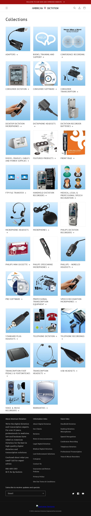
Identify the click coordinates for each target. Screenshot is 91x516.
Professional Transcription (71, 452)
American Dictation (40, 511)
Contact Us (37, 464)
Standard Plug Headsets (13, 337)
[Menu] (6, 8)
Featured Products (43, 158)
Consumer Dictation (16, 89)
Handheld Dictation (68, 424)
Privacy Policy (38, 477)
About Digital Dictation (42, 424)
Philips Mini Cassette (17, 264)
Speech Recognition (68, 437)
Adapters (11, 54)
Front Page (66, 158)
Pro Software (13, 299)
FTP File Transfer (15, 192)
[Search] (74, 8)
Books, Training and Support (43, 55)
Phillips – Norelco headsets (70, 265)
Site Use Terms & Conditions (44, 482)
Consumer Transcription (68, 90)
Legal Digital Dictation (41, 444)
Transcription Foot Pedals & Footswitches (18, 372)
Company (37, 459)
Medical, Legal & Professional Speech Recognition (71, 195)
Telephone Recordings (73, 336)
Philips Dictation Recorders (69, 231)
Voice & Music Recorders (13, 409)
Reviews (36, 434)
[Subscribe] (43, 493)
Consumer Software (43, 89)
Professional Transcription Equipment (40, 302)
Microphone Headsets (17, 230)
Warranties (39, 408)
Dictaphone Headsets (44, 123)
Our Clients (37, 429)
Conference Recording (73, 54)
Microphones (40, 230)
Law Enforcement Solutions (44, 454)
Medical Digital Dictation (42, 449)
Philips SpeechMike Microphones (43, 265)
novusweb (58, 511)
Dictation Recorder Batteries (71, 124)
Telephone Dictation (44, 336)
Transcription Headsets (40, 372)
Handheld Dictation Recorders (43, 194)
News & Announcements (42, 439)
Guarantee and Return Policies (41, 470)
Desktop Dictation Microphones (15, 124)
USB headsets (68, 371)
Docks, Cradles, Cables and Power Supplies (18, 159)
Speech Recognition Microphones (71, 300)
